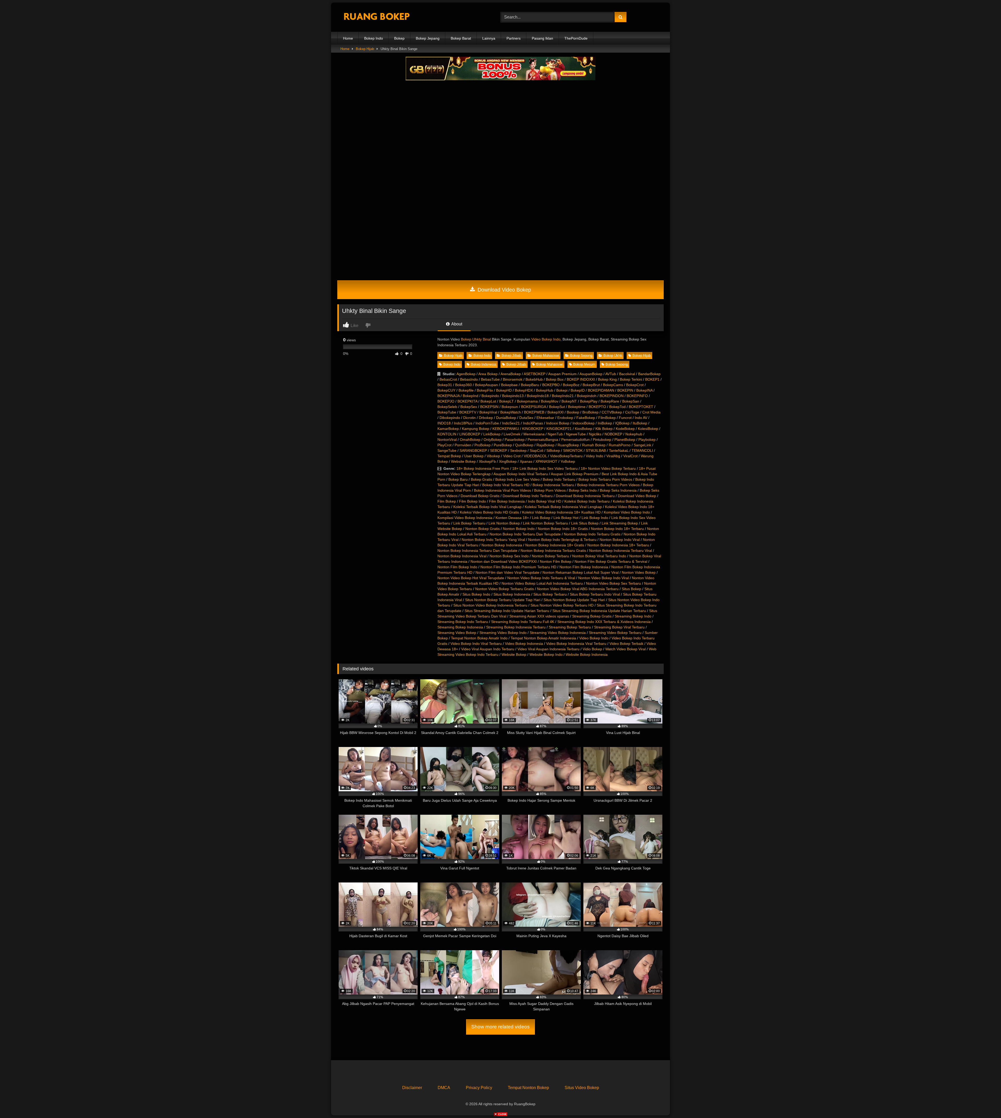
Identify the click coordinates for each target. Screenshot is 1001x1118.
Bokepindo (490, 396)
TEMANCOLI (642, 450)
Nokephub (633, 434)
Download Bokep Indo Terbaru (528, 496)
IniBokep (605, 423)
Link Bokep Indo (595, 518)
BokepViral (488, 412)
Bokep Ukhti (612, 355)
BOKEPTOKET (641, 407)
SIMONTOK (573, 450)
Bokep (399, 38)
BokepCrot (635, 385)
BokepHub (544, 390)
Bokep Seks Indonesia (618, 490)
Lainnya (488, 38)
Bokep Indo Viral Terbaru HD (505, 485)
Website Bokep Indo (546, 654)
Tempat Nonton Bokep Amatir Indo (479, 638)
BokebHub (534, 379)
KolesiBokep (648, 429)
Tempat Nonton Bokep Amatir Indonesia (543, 638)
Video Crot (512, 456)
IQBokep (622, 423)
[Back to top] (985, 1102)
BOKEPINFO (637, 396)
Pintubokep (602, 439)
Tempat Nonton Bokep (528, 1087)
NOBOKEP (613, 434)
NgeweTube (576, 434)
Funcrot (625, 418)
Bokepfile (466, 390)
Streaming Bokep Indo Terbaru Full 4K (522, 622)
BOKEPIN (625, 390)
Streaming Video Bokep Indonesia (558, 633)
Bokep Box (555, 379)
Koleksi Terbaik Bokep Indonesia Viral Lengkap (563, 507)
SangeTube (446, 450)
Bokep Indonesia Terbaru (553, 485)
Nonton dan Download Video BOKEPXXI (504, 561)
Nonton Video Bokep (639, 572)
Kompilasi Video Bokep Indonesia (464, 518)
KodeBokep (625, 429)
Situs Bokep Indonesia (511, 594)
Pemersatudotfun (575, 439)
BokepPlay (588, 401)
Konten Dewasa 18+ (512, 518)
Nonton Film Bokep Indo (457, 567)
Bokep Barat (461, 38)
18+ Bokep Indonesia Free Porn (482, 468)
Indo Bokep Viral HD (544, 501)
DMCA (444, 1087)
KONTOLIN (446, 434)
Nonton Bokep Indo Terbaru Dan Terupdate (525, 534)
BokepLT (506, 401)
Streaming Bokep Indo (633, 616)
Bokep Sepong (581, 355)
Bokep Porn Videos (550, 490)
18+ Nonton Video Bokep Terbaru (608, 468)
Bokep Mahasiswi (545, 355)
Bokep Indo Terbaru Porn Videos (605, 479)
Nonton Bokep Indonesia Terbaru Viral (620, 550)
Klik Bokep (604, 429)
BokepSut (557, 407)
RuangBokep (568, 445)
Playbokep (647, 439)
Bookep (573, 412)
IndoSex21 (511, 423)
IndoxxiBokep (583, 423)
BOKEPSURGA (533, 407)
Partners (513, 38)
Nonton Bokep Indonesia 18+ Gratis (554, 545)
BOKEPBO (551, 385)
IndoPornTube (487, 423)
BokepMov (549, 401)
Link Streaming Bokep (620, 523)
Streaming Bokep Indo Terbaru (462, 622)
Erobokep (565, 418)
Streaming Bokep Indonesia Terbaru (516, 627)
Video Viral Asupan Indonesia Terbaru (548, 649)
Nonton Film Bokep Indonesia (583, 567)
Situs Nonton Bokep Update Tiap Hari (574, 600)
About (456, 324)
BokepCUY (446, 390)
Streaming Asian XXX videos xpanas (539, 616)
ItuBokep (640, 423)
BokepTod (617, 407)
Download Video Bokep (503, 290)
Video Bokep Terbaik (626, 643)
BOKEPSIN (489, 407)
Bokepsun (510, 407)
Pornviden (463, 445)
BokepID (578, 390)
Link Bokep (541, 518)
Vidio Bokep (592, 649)
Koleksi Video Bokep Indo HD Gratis (489, 512)
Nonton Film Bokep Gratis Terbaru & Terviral (611, 561)
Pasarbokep (514, 439)
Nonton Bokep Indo (519, 529)
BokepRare (610, 401)
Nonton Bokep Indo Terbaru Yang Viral (493, 540)
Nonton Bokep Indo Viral (620, 540)
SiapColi (536, 450)
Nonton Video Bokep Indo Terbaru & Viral (541, 578)
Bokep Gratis (481, 479)
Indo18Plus (463, 423)
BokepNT (569, 401)
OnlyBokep (493, 439)
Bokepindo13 (513, 396)
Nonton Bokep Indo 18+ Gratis (563, 529)
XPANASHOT (546, 461)
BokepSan (630, 401)
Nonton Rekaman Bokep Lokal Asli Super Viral (580, 572)
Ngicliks (595, 434)
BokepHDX (524, 390)
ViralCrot (630, 456)
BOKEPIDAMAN (601, 390)
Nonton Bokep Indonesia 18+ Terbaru (618, 545)
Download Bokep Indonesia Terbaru (585, 496)
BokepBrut (591, 385)
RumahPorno (620, 445)
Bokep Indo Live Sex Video (517, 479)
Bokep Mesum (584, 364)
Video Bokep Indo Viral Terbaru (476, 643)
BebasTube (490, 379)
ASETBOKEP (534, 374)
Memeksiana (534, 434)
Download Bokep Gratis (480, 496)
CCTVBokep (612, 412)
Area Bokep (488, 374)
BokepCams (613, 385)
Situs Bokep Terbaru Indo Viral (595, 594)
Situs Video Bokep (582, 1087)
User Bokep (474, 456)
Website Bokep (463, 461)
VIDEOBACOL (535, 456)
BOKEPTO (597, 407)
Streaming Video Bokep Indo (503, 633)
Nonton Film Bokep (555, 561)
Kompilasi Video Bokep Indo (627, 512)
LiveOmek (512, 434)
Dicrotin (469, 418)
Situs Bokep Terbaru (550, 594)
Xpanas (526, 461)
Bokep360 (463, 385)
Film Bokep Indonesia (507, 501)
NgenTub (555, 434)
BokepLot (488, 401)
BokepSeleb (447, 407)
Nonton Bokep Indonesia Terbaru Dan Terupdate (477, 550)
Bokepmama (527, 401)
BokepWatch (510, 412)
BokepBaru (530, 385)
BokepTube (446, 412)
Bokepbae (509, 385)
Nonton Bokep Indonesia (501, 545)
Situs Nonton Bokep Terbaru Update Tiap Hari (502, 600)
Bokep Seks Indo (583, 490)
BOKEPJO (445, 401)
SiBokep (553, 450)
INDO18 (444, 423)
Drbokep (486, 418)
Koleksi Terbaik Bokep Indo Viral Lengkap (487, 507)
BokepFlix (485, 390)
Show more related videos (500, 1026)
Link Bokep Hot (565, 518)
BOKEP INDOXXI (581, 379)
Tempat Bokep (449, 456)
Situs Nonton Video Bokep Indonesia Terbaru (490, 605)
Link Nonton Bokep (504, 523)
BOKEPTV (467, 412)
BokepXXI (555, 412)
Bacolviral (627, 374)
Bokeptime (576, 407)
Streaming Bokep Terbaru (570, 627)
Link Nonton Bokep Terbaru (545, 523)
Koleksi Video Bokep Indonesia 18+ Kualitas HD (561, 512)
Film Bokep (446, 501)
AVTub (610, 374)
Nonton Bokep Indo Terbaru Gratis (592, 534)
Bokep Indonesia (483, 364)
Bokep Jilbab (511, 355)
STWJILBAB (596, 450)
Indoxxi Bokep (557, 423)
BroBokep (590, 412)
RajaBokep (545, 445)
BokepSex (468, 407)
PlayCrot (444, 445)
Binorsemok (512, 379)
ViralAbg (613, 456)
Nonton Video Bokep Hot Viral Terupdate (470, 578)
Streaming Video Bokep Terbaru (615, 633)
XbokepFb (487, 461)
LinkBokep (491, 434)
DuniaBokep (506, 418)
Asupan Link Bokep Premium (575, 474)
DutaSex (526, 418)
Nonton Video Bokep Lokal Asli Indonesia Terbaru (542, 583)
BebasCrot (448, 379)
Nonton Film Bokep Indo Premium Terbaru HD (518, 567)
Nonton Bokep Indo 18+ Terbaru (617, 529)
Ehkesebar (545, 418)
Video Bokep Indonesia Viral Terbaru (576, 643)
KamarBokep (448, 429)
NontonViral (447, 439)
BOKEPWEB (534, 412)
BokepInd (470, 396)
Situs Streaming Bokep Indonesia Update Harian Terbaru (599, 611)
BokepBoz (571, 385)
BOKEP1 (652, 379)
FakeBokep (585, 418)
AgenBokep (465, 374)
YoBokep (567, 461)
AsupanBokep (590, 374)
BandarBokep (649, 374)
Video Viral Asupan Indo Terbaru (487, 649)
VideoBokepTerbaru (566, 456)
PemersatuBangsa (543, 439)
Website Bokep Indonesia (587, 654)
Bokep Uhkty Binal (476, 339)
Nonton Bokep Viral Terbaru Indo (599, 556)
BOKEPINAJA (448, 396)
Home (348, 38)
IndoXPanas (533, 423)
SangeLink (642, 445)
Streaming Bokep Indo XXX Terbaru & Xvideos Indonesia (604, 622)
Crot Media (651, 412)
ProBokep (482, 445)
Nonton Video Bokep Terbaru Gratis (504, 589)
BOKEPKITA (467, 401)
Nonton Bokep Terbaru (550, 556)
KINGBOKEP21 (559, 429)
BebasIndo (469, 379)
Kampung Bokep (475, 429)
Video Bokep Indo (545, 339)
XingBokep (508, 461)
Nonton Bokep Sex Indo (509, 556)
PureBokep (503, 445)
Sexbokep (518, 450)
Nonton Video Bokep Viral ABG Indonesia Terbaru (578, 589)
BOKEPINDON (612, 396)
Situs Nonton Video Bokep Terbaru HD (562, 605)
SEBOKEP (498, 450)
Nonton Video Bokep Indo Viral (603, 578)
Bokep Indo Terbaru (559, 479)
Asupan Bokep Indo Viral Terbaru (520, 474)
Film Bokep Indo (472, 501)
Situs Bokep (631, 589)
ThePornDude (576, 38)
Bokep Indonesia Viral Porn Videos (502, 490)
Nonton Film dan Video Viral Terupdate (507, 572)
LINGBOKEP (469, 434)
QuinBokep (524, 445)
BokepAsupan (486, 385)
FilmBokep (607, 418)
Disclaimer (412, 1087)
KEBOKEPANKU (505, 429)
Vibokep (493, 456)
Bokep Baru (458, 479)
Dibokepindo (450, 418)
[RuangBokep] (376, 17)
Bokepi (561, 390)
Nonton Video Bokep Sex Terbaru (613, 583)
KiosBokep (583, 429)
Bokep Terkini (631, 379)
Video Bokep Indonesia (524, 643)
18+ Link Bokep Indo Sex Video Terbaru (545, 468)
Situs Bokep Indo (476, 594)
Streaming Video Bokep (456, 633)
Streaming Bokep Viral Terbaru (619, 627)
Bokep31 (444, 385)
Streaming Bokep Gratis (592, 616)
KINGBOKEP (532, 429)
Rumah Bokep (594, 445)
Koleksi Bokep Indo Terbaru (587, 501)
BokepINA (644, 390)
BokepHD (504, 390)
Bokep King (607, 379)
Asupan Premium (562, 374)
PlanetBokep (624, 439)
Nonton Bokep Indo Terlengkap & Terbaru (562, 540)
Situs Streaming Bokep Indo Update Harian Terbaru (507, 611)
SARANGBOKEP (473, 450)
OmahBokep (470, 439)
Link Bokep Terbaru (469, 523)
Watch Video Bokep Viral (625, 649)
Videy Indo (594, 456)
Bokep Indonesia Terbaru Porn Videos (608, 485)
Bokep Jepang (428, 38)
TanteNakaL (618, 450)
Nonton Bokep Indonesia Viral (461, 556)
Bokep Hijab (365, 49)
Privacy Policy (479, 1087)
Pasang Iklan (542, 38)
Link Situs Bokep (585, 523)
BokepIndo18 (538, 396)
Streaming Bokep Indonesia (460, 627)
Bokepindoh (586, 396)
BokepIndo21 (563, 396)
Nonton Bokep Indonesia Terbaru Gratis (553, 550)
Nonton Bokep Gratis (482, 529)
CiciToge (632, 412)
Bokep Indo (373, 38)
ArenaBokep (510, 374)
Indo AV (641, 418)
